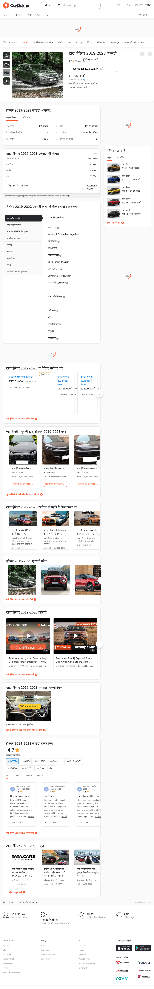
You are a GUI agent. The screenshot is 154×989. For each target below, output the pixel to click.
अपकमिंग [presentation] (120, 157)
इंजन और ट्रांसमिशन (14, 218)
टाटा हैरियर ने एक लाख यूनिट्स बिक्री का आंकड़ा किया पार (87, 872)
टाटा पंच (125, 164)
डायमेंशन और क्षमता (14, 238)
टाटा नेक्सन (126, 176)
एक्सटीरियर (11, 258)
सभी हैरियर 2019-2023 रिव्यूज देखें (20, 833)
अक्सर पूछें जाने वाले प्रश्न (134, 42)
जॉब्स (4, 950)
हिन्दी (118, 5)
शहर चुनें (145, 15)
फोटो (60, 42)
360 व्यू (79, 42)
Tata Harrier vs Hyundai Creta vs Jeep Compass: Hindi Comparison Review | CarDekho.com (27, 660)
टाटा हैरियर (126, 199)
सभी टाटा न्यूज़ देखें (15, 892)
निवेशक (5, 968)
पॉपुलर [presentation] (109, 157)
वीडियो (89, 42)
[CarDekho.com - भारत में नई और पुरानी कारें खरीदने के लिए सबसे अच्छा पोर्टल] (16, 5)
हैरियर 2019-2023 (10, 42)
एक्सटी (25, 42)
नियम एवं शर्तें (7, 955)
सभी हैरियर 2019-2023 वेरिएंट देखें (20, 418)
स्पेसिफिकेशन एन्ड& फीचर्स (43, 42)
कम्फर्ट (9, 245)
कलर (69, 42)
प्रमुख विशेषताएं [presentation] (12, 117)
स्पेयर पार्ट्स (115, 42)
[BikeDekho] (122, 962)
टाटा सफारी (126, 210)
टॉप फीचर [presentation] (27, 117)
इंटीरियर (10, 252)
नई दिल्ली (86, 80)
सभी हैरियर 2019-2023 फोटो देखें (19, 599)
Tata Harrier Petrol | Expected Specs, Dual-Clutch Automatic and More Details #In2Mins (74, 660)
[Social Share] (150, 54)
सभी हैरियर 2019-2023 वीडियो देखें (20, 674)
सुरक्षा (9, 265)
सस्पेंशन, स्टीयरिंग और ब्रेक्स (17, 231)
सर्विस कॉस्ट (101, 42)
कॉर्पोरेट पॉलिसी (8, 964)
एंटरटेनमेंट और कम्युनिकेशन (17, 272)
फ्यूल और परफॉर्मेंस (14, 225)
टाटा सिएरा (126, 187)
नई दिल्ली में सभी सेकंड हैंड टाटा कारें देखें (23, 494)
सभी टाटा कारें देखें (113, 222)
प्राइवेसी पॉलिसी (8, 959)
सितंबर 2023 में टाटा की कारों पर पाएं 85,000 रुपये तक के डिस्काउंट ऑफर (54, 872)
